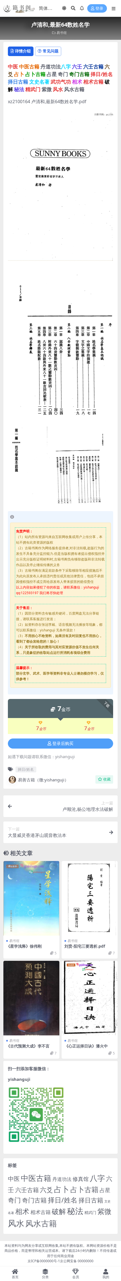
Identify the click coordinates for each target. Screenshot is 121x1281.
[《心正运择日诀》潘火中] (90, 998)
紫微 (104, 1211)
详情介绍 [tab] (23, 51)
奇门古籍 (34, 1200)
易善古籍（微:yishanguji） (43, 780)
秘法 (75, 1211)
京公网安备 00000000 (76, 1261)
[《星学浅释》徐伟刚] (31, 898)
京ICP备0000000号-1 (44, 1261)
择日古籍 (91, 1200)
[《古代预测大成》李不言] (31, 998)
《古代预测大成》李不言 (28, 1046)
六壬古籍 (27, 1190)
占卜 (61, 1189)
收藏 (107, 779)
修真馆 (81, 1178)
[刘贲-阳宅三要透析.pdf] (90, 898)
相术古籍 (40, 1211)
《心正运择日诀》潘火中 (86, 1046)
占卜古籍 (84, 1189)
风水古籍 (41, 1223)
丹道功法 (61, 1179)
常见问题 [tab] (51, 51)
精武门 (90, 1212)
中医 (14, 1179)
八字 (97, 1178)
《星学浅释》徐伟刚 (24, 946)
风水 (16, 1223)
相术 (22, 1211)
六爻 (46, 1189)
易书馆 (62, 32)
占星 (105, 1190)
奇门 (14, 1199)
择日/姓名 (26, 769)
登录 (99, 8)
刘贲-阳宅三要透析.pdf (84, 946)
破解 (59, 1211)
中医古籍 (36, 1178)
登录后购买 (62, 743)
